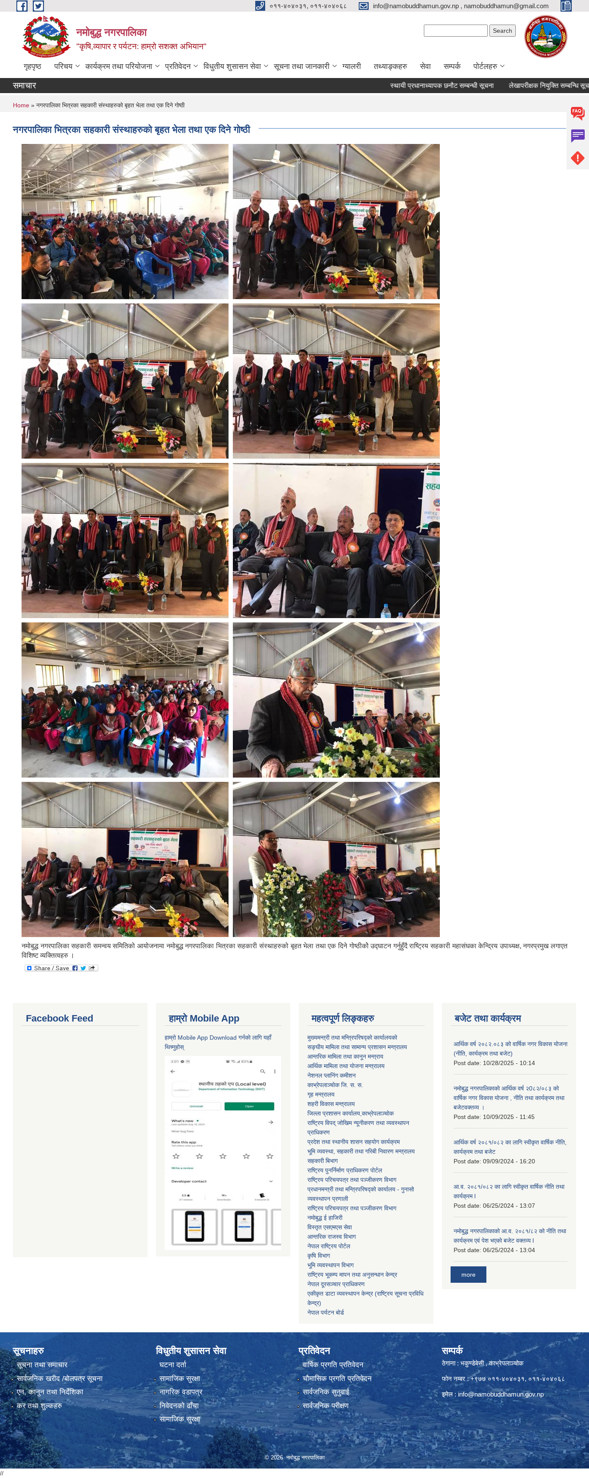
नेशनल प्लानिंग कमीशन (331, 1075)
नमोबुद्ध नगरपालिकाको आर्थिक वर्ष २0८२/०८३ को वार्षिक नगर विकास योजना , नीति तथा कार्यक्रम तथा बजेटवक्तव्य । (509, 1098)
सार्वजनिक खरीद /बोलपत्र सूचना (60, 1379)
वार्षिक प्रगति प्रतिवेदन (333, 1365)
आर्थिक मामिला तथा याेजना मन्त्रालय (346, 1065)
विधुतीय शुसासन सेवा (232, 66)
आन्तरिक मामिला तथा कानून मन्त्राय (345, 1056)
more (468, 1274)
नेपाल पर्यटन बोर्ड (325, 1312)
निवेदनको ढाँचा (179, 1406)
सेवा (425, 66)
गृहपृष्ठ (32, 66)
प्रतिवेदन (178, 66)
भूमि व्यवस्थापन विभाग (330, 1265)
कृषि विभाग (318, 1255)
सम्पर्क (452, 66)
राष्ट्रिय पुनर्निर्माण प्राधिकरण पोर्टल (344, 1170)
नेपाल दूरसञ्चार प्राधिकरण (336, 1284)
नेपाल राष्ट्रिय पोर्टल (328, 1246)
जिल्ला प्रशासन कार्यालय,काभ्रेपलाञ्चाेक (350, 1113)
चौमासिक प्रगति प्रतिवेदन (337, 1379)
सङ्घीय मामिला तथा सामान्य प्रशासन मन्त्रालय (357, 1047)
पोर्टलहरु (485, 66)
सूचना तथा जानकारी (301, 66)
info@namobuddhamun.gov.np (501, 1394)
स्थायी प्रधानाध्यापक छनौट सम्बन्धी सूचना (405, 85)
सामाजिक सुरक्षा (180, 1379)
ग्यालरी (351, 66)
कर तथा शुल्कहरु (39, 1406)
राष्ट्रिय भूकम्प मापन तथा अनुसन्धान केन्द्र (352, 1274)
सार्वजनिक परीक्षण (325, 1406)
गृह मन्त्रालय (321, 1094)
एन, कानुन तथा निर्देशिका (50, 1392)
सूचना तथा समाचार (42, 1365)
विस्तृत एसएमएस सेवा (329, 1227)
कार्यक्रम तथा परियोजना (118, 66)
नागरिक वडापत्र (181, 1392)
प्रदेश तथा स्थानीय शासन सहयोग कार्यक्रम (353, 1141)
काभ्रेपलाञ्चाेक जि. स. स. (335, 1084)
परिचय (63, 66)
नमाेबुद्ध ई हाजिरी (324, 1217)
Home (21, 105)
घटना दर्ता (173, 1365)
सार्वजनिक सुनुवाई (326, 1392)
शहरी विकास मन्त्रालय (331, 1103)
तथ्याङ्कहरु (390, 66)
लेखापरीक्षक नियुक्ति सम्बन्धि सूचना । (519, 85)
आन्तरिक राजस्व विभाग (331, 1236)
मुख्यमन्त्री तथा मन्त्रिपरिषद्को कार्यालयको (352, 1037)
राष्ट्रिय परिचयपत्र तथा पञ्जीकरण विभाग (351, 1179)
